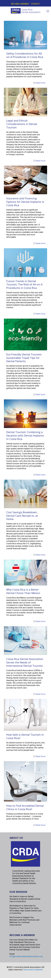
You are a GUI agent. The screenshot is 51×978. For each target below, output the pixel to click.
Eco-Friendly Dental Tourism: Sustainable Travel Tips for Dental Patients (24, 358)
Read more (40, 83)
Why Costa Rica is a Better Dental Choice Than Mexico (23, 591)
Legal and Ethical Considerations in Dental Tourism (21, 124)
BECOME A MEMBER (20, 4)
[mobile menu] (48, 11)
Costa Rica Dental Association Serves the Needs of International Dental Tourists (24, 662)
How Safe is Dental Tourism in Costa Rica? (25, 736)
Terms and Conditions (33, 969)
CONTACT (35, 4)
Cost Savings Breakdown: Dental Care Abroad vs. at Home (22, 515)
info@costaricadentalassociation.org (26, 956)
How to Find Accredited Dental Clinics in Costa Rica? (25, 807)
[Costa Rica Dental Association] (25, 12)
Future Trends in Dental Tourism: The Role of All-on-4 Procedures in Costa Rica (24, 284)
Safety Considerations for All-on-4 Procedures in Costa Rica (24, 55)
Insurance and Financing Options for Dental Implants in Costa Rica (25, 201)
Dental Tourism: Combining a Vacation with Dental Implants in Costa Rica (25, 435)
